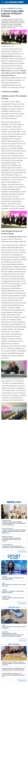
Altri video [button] (23, 640)
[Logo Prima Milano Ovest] (14, 2)
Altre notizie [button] (22, 551)
